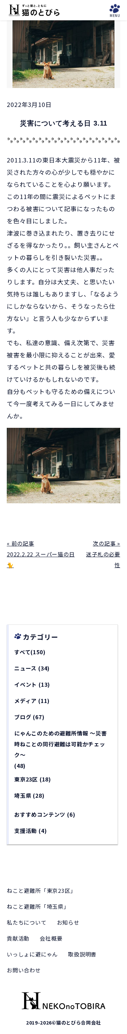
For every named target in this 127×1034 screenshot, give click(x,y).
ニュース (25, 668)
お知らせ (68, 922)
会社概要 (51, 938)
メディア (25, 701)
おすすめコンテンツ (39, 814)
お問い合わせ (24, 970)
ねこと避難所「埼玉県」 (38, 906)
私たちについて (27, 922)
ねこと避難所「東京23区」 (41, 890)
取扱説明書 (82, 954)
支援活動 (25, 831)
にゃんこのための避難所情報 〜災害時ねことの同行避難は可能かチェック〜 (60, 744)
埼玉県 (22, 795)
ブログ (22, 717)
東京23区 (26, 779)
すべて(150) (29, 652)
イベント (25, 684)
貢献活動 (18, 938)
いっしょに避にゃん (32, 954)
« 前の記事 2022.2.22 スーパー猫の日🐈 (41, 554)
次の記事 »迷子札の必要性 (103, 554)
